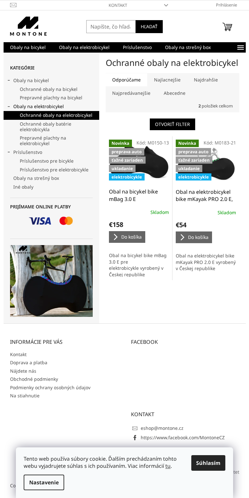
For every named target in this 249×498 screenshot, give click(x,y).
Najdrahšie (206, 80)
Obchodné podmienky (34, 379)
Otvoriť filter (172, 124)
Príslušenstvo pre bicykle (47, 161)
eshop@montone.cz (162, 428)
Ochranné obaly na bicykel (48, 89)
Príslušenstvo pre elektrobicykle (54, 170)
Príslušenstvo (27, 152)
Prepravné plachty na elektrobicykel (43, 140)
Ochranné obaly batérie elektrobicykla (45, 126)
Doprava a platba (28, 362)
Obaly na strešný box (36, 178)
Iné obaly (23, 187)
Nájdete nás (23, 371)
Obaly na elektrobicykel (38, 106)
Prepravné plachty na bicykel (51, 97)
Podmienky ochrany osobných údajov (50, 387)
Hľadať (149, 26)
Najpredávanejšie (131, 93)
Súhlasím (208, 463)
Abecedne (174, 93)
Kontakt (118, 5)
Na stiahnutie (25, 395)
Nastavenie (44, 482)
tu (168, 465)
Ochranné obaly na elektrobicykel (56, 115)
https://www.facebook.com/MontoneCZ (183, 437)
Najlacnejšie (167, 80)
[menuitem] (28, 47)
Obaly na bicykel (31, 80)
